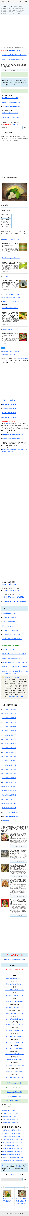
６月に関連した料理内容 (9, 752)
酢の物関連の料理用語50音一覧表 (12, 1151)
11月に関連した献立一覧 (9, 799)
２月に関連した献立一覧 (9, 722)
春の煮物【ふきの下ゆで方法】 (11, 258)
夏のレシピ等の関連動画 (9, 621)
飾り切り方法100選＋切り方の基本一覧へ (14, 55)
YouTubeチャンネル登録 (14, 1083)
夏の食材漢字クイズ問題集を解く (12, 639)
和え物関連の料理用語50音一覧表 (12, 1142)
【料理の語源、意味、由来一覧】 (14, 1013)
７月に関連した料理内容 (9, 760)
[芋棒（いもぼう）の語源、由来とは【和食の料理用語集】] (5, 903)
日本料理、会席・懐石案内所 (11, 6)
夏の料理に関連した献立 (9, 626)
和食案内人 (5, 820)
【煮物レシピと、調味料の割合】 (14, 1071)
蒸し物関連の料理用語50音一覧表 (12, 1145)
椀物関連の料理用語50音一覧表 (11, 1130)
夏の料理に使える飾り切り (10, 630)
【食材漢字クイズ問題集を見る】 (14, 1007)
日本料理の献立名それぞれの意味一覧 (13, 1160)
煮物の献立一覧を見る (8, 355)
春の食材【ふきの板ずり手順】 (11, 239)
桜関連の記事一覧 (7, 329)
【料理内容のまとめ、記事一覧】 (14, 1025)
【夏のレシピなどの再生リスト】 (14, 984)
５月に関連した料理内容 (9, 743)
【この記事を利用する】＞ (18, 846)
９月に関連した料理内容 (9, 778)
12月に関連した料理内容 (9, 803)
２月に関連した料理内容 (9, 718)
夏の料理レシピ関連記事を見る (11, 590)
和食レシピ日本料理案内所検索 (11, 102)
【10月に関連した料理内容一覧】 (14, 1001)
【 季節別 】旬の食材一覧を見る (14, 1059)
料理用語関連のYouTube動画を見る (12, 438)
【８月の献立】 (9, 1042)
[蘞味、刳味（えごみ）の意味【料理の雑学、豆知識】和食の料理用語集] (5, 853)
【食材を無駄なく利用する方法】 (14, 1019)
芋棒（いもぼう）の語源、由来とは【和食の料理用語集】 (18, 901)
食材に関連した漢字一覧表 (10, 1119)
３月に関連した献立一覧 (9, 730)
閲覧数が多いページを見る (10, 1110)
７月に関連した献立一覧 (9, 765)
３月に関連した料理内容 (9, 726)
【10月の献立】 (19, 1048)
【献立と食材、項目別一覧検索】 (14, 1036)
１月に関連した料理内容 (9, 709)
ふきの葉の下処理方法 (8, 276)
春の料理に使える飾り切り (10, 308)
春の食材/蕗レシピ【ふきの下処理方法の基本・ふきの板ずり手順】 (10, 245)
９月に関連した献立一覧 (9, 782)
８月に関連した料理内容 (9, 769)
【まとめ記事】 (19, 1166)
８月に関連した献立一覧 (9, 773)
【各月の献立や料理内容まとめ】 (14, 1054)
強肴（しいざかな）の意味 (10, 113)
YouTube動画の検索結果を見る (14, 1100)
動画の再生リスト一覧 (14, 1092)
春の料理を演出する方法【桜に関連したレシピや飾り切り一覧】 (10, 335)
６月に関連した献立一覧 (9, 756)
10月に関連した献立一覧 (9, 790)
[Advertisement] (14, 31)
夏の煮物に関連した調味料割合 (11, 634)
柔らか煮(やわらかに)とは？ (13, 677)
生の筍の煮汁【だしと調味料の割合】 (13, 301)
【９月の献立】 (9, 1048)
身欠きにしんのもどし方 (9, 649)
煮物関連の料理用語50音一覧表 (11, 1136)
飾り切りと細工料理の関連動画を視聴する (14, 59)
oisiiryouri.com (6, 253)
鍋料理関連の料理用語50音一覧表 (12, 1154)
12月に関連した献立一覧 (9, 808)
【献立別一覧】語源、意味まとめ (14, 1065)
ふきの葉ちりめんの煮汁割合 (10, 294)
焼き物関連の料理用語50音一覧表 (12, 1139)
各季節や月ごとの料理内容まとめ (14, 959)
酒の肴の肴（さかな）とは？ (10, 117)
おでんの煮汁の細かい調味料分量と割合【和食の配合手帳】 (18, 881)
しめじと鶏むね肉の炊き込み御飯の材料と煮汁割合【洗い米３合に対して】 (18, 866)
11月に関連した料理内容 (9, 795)
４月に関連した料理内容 (9, 735)
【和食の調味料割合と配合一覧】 (14, 1077)
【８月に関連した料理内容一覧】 (14, 990)
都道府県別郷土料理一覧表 (10, 1122)
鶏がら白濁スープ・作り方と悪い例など (14, 654)
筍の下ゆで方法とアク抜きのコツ (11, 297)
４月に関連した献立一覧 (9, 739)
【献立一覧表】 (19, 1042)
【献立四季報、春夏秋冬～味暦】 (14, 1030)
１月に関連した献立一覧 (9, 713)
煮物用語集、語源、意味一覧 (10, 351)
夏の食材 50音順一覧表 (9, 617)
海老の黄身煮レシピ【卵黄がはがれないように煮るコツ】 (18, 835)
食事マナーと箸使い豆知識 (10, 1113)
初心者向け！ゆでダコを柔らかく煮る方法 (14, 662)
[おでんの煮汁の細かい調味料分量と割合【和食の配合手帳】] (5, 883)
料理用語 (8, 423)
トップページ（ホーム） (9, 1165)
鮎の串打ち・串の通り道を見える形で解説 (14, 666)
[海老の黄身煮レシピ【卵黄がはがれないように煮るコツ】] (5, 837)
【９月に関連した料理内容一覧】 (14, 995)
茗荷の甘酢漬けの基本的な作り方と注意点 (14, 658)
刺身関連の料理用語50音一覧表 (11, 1133)
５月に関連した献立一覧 (9, 748)
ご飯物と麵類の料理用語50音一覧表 (12, 1157)
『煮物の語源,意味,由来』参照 (14, 696)
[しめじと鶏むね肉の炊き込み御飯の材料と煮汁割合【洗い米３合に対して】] (5, 868)
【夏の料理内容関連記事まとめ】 (14, 978)
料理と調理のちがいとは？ (10, 1116)
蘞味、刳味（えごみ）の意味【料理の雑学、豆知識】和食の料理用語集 (18, 852)
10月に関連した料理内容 (9, 786)
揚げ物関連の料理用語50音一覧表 (12, 1148)
